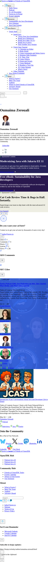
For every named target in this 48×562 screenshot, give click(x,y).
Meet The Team (10, 489)
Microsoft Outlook (11, 531)
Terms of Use (9, 509)
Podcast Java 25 (10, 462)
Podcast (11, 368)
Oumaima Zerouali (6, 347)
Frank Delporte (5, 306)
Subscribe (5, 146)
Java (4, 368)
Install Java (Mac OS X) (26, 40)
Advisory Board (10, 493)
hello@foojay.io (10, 505)
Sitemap (7, 507)
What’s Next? (22, 69)
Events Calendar (10, 475)
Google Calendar (10, 533)
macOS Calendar (10, 535)
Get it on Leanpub (6, 190)
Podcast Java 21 (10, 464)
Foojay (4, 363)
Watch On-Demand (7, 172)
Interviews (6, 426)
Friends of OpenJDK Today (14, 473)
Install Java (17, 34)
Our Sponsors (9, 479)
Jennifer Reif (4, 321)
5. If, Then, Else (23, 57)
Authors (7, 491)
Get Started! (4, 211)
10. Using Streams (24, 67)
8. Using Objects (24, 59)
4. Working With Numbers (27, 55)
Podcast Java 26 (10, 460)
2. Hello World (23, 51)
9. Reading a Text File (25, 65)
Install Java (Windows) (26, 38)
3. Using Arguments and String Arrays (31, 53)
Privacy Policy (9, 511)
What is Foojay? (10, 487)
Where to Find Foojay (12, 477)
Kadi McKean (5, 334)
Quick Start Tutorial (20, 47)
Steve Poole (4, 361)
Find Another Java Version (27, 44)
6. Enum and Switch (25, 61)
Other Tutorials (18, 71)
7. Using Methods (24, 63)
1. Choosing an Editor (25, 49)
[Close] (2, 260)
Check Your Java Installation (28, 36)
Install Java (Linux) (24, 42)
